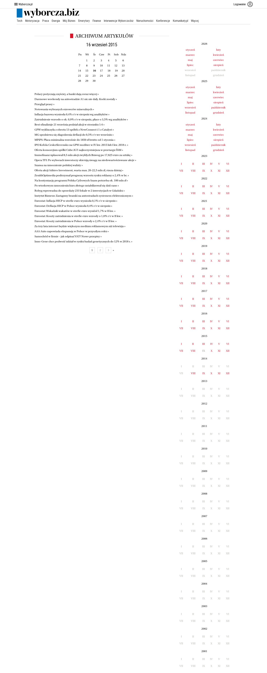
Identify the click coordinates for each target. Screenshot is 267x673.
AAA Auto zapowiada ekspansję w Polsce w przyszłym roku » (72, 231)
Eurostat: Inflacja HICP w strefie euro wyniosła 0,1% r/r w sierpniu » (76, 200)
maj (190, 60)
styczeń (190, 49)
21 (79, 75)
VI (227, 163)
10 (101, 65)
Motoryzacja (32, 21)
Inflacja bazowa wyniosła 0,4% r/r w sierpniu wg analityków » (72, 114)
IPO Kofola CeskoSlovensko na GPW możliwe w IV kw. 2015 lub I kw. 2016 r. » (81, 145)
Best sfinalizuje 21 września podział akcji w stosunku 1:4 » (70, 124)
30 (94, 80)
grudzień (218, 112)
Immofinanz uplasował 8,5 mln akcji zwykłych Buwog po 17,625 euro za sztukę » (83, 155)
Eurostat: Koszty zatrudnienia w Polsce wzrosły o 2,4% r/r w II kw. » (76, 221)
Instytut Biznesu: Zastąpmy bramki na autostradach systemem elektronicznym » (84, 195)
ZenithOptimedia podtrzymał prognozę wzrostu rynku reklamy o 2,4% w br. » (82, 175)
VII (181, 170)
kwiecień (218, 54)
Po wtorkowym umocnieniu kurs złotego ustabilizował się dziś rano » (77, 185)
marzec (190, 54)
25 (108, 75)
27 (123, 75)
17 (101, 70)
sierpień (218, 65)
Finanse (96, 21)
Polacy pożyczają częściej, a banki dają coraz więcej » (67, 94)
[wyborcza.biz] (48, 17)
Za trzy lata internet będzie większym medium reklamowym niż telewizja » (80, 226)
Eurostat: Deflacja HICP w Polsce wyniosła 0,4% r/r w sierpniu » (73, 206)
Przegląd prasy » (44, 104)
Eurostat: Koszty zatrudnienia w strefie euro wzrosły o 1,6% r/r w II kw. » (79, 216)
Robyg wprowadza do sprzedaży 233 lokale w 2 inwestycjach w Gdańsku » (80, 190)
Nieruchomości (144, 21)
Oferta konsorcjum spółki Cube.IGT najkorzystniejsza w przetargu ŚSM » (79, 150)
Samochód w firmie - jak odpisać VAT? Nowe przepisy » (68, 236)
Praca (45, 21)
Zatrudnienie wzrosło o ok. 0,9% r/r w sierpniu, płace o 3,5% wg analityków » (81, 119)
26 (115, 75)
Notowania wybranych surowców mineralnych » (64, 109)
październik (218, 107)
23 (94, 75)
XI (219, 170)
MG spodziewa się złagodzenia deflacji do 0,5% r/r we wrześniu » (74, 134)
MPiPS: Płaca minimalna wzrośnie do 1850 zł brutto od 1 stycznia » (75, 139)
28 (79, 80)
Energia (56, 21)
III (203, 163)
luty (218, 49)
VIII (193, 170)
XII (227, 170)
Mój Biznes (69, 21)
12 (115, 65)
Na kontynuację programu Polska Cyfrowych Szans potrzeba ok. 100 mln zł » (81, 180)
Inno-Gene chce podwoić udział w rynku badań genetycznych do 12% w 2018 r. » (83, 241)
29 (86, 80)
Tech (19, 21)
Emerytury (84, 21)
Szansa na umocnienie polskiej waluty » (59, 165)
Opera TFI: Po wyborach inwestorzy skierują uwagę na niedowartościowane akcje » (85, 160)
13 (123, 65)
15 (86, 70)
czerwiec (218, 60)
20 (123, 70)
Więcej (195, 21)
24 (101, 75)
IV (211, 163)
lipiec (190, 65)
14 (79, 70)
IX (203, 170)
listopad (190, 112)
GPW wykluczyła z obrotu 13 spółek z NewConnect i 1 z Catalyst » (74, 129)
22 (86, 75)
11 (108, 65)
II (193, 163)
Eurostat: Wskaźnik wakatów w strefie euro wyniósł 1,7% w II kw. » (75, 211)
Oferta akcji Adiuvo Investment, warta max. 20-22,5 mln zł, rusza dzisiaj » (79, 170)
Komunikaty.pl (180, 21)
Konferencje (163, 21)
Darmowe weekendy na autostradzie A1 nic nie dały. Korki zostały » (76, 99)
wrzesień (190, 107)
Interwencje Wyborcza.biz (119, 21)
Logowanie (239, 4)
